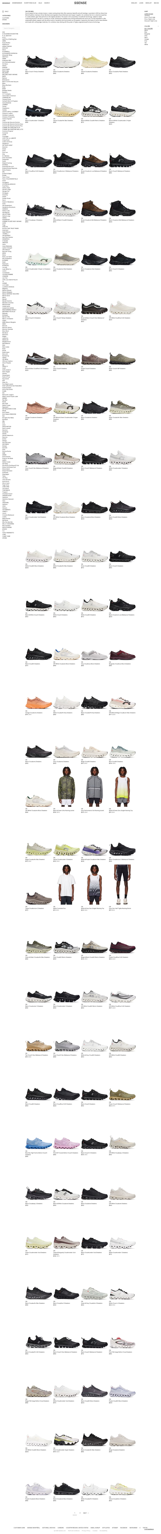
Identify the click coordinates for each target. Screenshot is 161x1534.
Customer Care (19, 1528)
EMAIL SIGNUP (95, 1528)
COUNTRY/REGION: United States (77, 1528)
